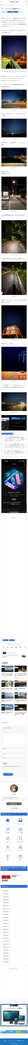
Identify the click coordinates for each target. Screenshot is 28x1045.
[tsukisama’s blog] (14, 1)
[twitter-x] (11, 808)
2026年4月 (6, 891)
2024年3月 (6, 932)
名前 (4, 748)
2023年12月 (6, 941)
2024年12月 (6, 905)
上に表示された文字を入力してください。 (12, 766)
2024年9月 (6, 914)
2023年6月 (6, 959)
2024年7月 (6, 920)
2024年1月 (6, 938)
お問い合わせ (21, 1040)
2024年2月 (6, 935)
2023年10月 (7, 947)
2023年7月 (6, 956)
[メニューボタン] (1, 1)
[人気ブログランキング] (5, 881)
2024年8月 (6, 917)
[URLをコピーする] (25, 647)
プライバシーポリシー (12, 1040)
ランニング (16, 11)
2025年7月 (6, 894)
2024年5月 (6, 926)
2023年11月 (7, 944)
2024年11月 (6, 908)
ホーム (6, 1040)
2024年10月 (6, 911)
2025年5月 (6, 896)
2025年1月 (6, 902)
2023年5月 (6, 962)
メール (5, 753)
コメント (5, 732)
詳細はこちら (14, 803)
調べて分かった (10, 76)
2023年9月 (6, 950)
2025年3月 (6, 899)
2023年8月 (6, 953)
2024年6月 (6, 923)
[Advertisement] (14, 577)
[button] (3, 647)
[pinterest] (16, 808)
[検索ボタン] (26, 1)
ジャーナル (10, 11)
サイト (4, 758)
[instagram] (14, 808)
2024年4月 (6, 929)
